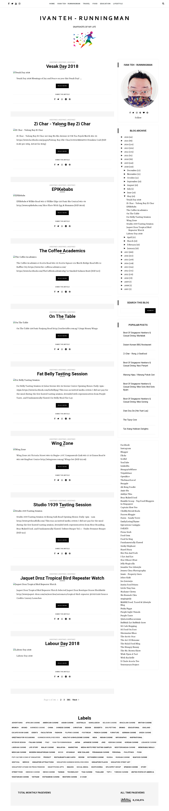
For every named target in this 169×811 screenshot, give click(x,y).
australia (81, 723)
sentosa (15, 762)
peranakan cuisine (100, 752)
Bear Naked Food (129, 498)
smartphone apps (56, 767)
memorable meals (146, 747)
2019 (126, 163)
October (131, 178)
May (129, 196)
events (35, 733)
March (130, 241)
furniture (114, 733)
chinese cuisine (63, 728)
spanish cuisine (131, 767)
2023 (126, 148)
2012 (126, 271)
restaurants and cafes (64, 757)
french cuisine (100, 733)
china (50, 728)
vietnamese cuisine (50, 777)
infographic (121, 737)
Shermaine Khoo (129, 633)
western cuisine (69, 777)
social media (82, 767)
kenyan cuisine (115, 742)
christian (77, 728)
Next (75, 700)
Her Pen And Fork (129, 553)
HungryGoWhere (129, 469)
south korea (97, 767)
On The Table (62, 316)
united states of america (142, 772)
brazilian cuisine (127, 723)
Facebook (125, 445)
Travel (86, 4)
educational (133, 728)
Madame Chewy (128, 592)
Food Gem (125, 535)
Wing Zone (62, 443)
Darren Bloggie (128, 514)
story (143, 767)
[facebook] (8, 4)
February (131, 245)
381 (68, 700)
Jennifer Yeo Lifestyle (131, 567)
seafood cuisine (140, 757)
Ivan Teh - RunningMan (68, 4)
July (129, 189)
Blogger (124, 452)
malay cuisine (47, 747)
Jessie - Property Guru (131, 574)
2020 (126, 159)
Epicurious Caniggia (130, 525)
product (47, 757)
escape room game (20, 733)
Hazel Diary (126, 550)
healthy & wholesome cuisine (76, 737)
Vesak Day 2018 (62, 66)
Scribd (124, 459)
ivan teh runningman (62, 742)
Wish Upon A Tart (129, 654)
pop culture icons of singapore (26, 757)
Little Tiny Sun (128, 588)
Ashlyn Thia (126, 494)
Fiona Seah (126, 532)
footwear (86, 733)
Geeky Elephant (128, 546)
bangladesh (94, 723)
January (131, 248)
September (132, 181)
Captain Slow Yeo (129, 507)
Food (95, 4)
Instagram (126, 448)
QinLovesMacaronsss (131, 619)
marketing (73, 747)
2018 (126, 167)
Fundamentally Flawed (132, 542)
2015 (126, 260)
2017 (126, 252)
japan (77, 742)
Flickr (123, 456)
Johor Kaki (126, 578)
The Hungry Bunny (130, 647)
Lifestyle (118, 4)
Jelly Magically (128, 564)
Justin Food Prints (129, 585)
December (132, 170)
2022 (126, 152)
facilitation (46, 733)
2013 (126, 267)
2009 (126, 282)
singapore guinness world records (73, 762)
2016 (126, 256)
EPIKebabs (62, 189)
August (131, 185)
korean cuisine (131, 742)
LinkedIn (125, 466)
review (81, 757)
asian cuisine (67, 723)
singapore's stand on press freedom (28, 767)
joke (103, 742)
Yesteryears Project (130, 665)
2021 (126, 155)
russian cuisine (123, 757)
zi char (83, 777)
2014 (126, 263)
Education (105, 4)
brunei (24, 728)
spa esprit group (113, 767)
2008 (126, 285)
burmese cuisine (37, 728)
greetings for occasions (23, 737)
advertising (17, 723)
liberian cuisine (19, 747)
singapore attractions (43, 762)
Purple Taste (127, 616)
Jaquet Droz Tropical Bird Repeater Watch (62, 578)
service (25, 762)
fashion (58, 733)
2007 (126, 289)
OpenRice (125, 476)
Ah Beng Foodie (128, 487)
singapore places (100, 762)
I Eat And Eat (127, 557)
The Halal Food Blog (130, 644)
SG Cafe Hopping (129, 626)
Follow (138, 118)
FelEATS (124, 528)
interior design (19, 742)
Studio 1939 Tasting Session (62, 504)
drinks (122, 728)
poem (139, 752)
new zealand (83, 752)
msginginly (126, 599)
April (129, 237)
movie (60, 752)
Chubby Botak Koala (130, 511)
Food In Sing (127, 539)
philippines (129, 752)
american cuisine (50, 723)
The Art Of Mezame (130, 640)
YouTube (125, 463)
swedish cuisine (33, 772)
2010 (126, 278)
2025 (126, 141)
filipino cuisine (72, 733)
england (146, 728)
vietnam (35, 777)
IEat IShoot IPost (129, 560)
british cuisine (145, 723)
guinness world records (49, 737)
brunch (15, 728)
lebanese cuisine (148, 742)
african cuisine (33, 723)
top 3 (109, 772)
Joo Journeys (127, 581)
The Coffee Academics (62, 250)
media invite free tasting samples (96, 747)
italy (47, 742)
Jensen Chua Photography (133, 571)
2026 (126, 137)
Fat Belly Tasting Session (62, 373)
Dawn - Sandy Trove (130, 518)
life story (33, 747)
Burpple (124, 483)
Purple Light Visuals (130, 612)
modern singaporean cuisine (42, 752)
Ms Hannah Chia (129, 595)
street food (17, 772)
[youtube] (15, 4)
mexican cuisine (19, 752)
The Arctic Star (128, 637)
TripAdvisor (126, 473)
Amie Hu (125, 491)
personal (116, 752)
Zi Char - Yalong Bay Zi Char (62, 123)
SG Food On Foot (129, 630)
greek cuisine (145, 733)
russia (110, 757)
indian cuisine (106, 737)
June (129, 193)
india (94, 737)
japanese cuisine (90, 742)
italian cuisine (35, 742)
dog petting (110, 728)
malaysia (61, 747)
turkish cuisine (121, 772)
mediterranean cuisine (125, 747)
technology (72, 772)
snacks (70, 767)
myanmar (70, 752)
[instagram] (19, 4)
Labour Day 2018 (62, 643)
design (88, 728)
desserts (98, 728)
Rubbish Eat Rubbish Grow (133, 623)
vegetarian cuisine (20, 777)
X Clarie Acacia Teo (130, 661)
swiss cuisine (49, 772)
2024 (126, 144)
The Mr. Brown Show (131, 651)
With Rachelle (127, 658)
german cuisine (129, 733)
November (132, 174)
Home (52, 4)
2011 (126, 274)
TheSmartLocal (128, 480)
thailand (99, 772)
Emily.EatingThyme (130, 521)
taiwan (61, 772)
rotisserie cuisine (95, 757)
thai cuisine (86, 772)
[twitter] (12, 4)
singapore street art (120, 762)
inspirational (136, 737)
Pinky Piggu (126, 609)
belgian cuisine (110, 723)
